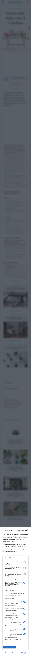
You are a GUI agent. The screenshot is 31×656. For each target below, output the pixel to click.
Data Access (15, 653)
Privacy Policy (24, 653)
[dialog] (15, 591)
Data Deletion (6, 653)
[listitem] (15, 558)
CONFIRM (9, 647)
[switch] (24, 562)
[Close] (27, 530)
